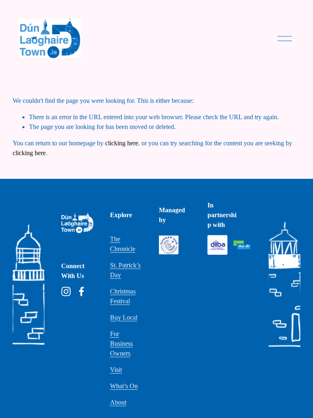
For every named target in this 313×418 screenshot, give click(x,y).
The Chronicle (122, 244)
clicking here (121, 143)
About (118, 402)
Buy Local (123, 317)
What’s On (124, 385)
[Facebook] (81, 291)
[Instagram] (66, 291)
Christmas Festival (123, 296)
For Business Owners (121, 343)
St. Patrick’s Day (125, 270)
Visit (116, 369)
